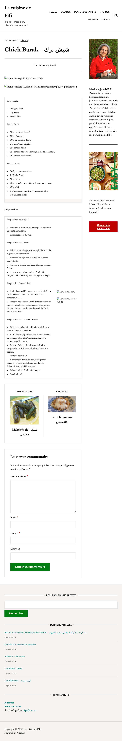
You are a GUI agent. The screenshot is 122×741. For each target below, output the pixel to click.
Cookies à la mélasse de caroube (20, 645)
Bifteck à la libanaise (14, 657)
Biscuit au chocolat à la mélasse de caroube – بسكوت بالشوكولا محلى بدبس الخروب (45, 633)
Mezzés (53, 12)
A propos (9, 703)
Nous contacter (12, 706)
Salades (66, 12)
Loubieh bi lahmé (13, 669)
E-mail (15, 533)
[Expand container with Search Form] (116, 15)
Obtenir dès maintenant (103, 226)
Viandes (105, 12)
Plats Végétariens (85, 12)
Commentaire (19, 476)
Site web (15, 549)
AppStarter (29, 710)
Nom (14, 517)
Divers (106, 19)
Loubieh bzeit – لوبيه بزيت (17, 681)
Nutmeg (21, 733)
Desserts (92, 19)
